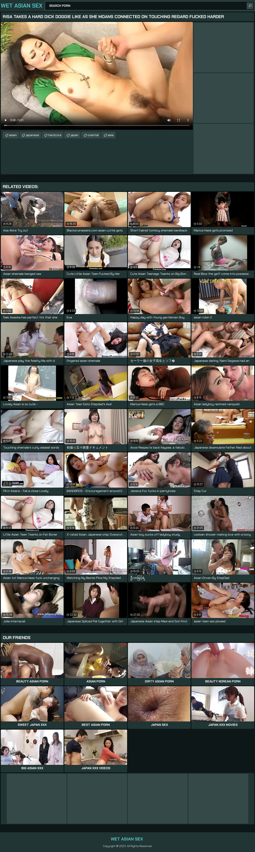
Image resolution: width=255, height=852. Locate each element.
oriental (93, 135)
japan (74, 135)
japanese (32, 135)
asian (13, 135)
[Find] (250, 5)
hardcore (54, 135)
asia (111, 135)
